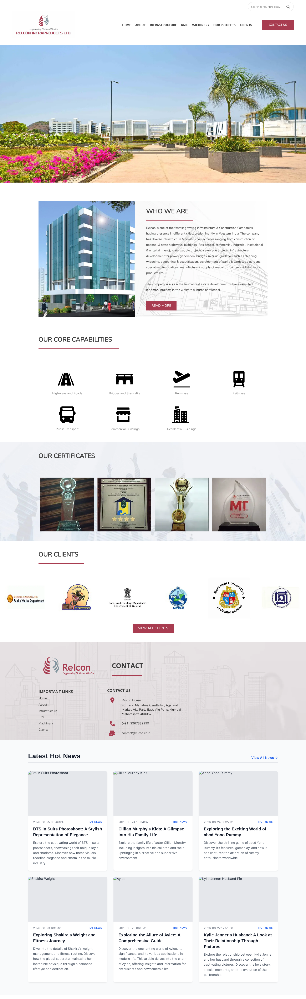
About (43, 705)
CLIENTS (246, 25)
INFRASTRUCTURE (163, 25)
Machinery (46, 723)
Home (126, 25)
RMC (184, 25)
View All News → (264, 757)
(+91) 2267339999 (135, 723)
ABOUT (140, 25)
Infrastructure (48, 711)
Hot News (95, 821)
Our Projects (224, 25)
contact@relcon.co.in (136, 733)
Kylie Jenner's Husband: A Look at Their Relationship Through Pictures (238, 941)
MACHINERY (200, 25)
